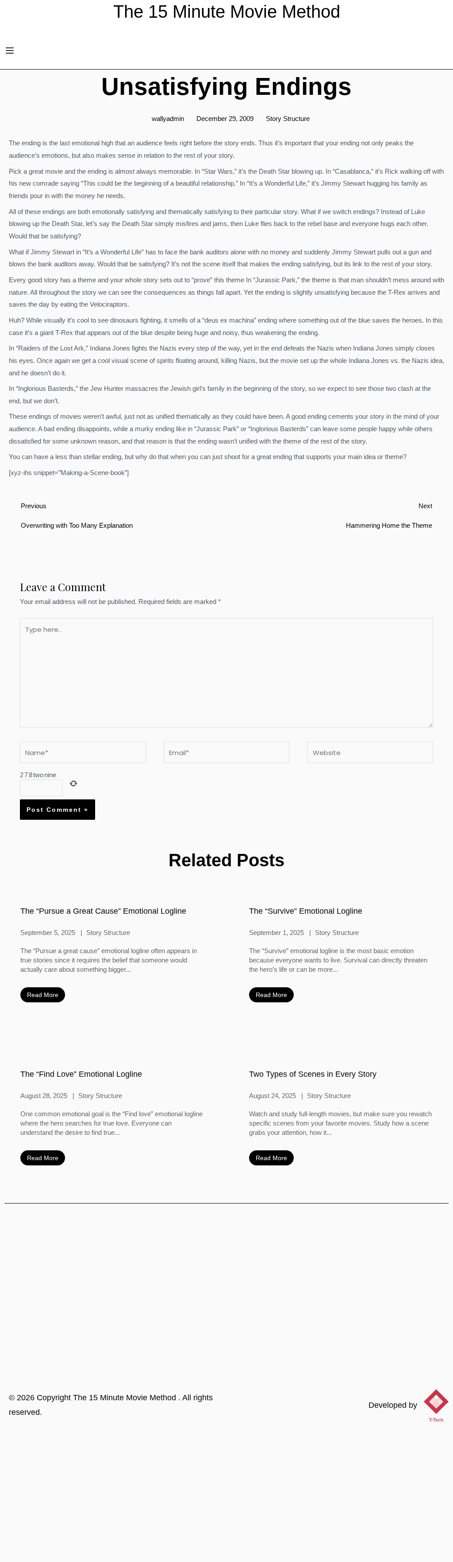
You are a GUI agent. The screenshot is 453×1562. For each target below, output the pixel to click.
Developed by (393, 1405)
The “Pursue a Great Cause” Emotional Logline (103, 911)
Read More (42, 994)
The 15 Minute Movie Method (125, 1397)
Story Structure (288, 118)
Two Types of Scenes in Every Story (312, 1074)
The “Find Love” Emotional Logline (81, 1074)
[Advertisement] (226, 1495)
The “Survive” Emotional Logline (305, 911)
